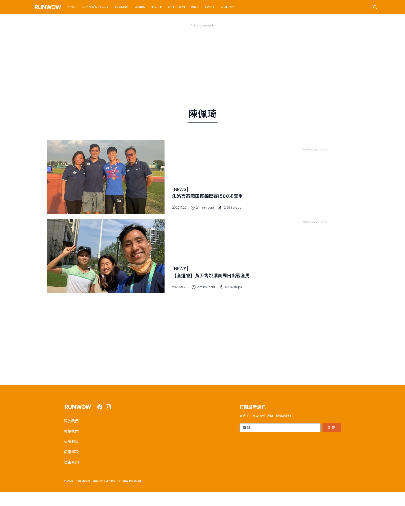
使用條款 (71, 452)
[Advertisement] (202, 60)
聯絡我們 (71, 431)
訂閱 (332, 427)
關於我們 (71, 421)
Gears (140, 6)
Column (228, 6)
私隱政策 (71, 441)
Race (195, 6)
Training (121, 6)
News (72, 6)
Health (156, 6)
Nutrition (176, 6)
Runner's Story (95, 6)
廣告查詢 (71, 462)
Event (210, 6)
